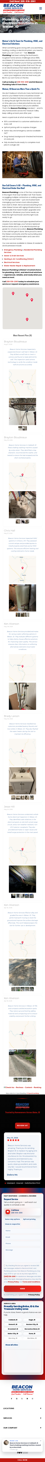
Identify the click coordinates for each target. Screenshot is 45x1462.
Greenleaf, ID (13, 1329)
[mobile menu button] (41, 8)
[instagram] (32, 1398)
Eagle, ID (32, 1320)
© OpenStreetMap (33, 1093)
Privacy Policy (13, 1282)
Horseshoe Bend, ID (32, 1329)
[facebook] (11, 1398)
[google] (16, 1398)
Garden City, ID (32, 1324)
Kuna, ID (32, 1334)
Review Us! (22, 1125)
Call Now (22, 1460)
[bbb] (27, 1398)
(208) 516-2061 (9, 1276)
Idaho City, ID (13, 1334)
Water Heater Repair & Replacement (19, 266)
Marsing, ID (13, 1338)
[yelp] (22, 1398)
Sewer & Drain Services (14, 255)
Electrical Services (12, 262)
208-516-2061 (23, 82)
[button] (13, 293)
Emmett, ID (13, 1324)
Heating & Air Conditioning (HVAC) (19, 259)
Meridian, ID (32, 1338)
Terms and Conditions (31, 1282)
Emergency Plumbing (13, 250)
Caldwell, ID (12, 1320)
